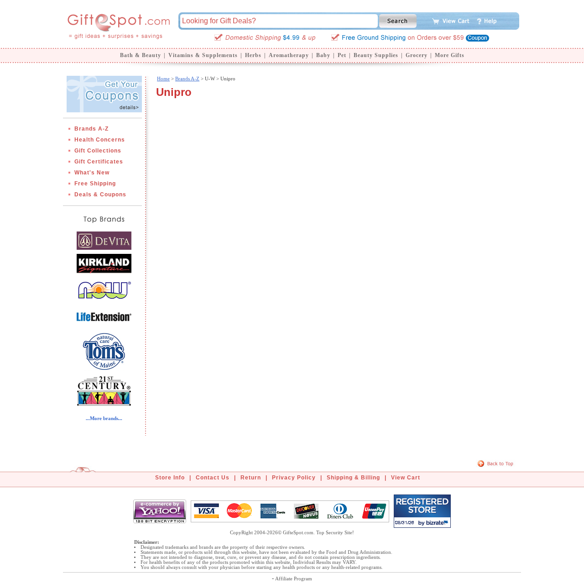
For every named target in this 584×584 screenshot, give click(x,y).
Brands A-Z (91, 129)
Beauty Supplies (376, 55)
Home (163, 78)
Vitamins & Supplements (203, 55)
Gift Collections (97, 150)
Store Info (170, 477)
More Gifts (449, 55)
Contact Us (212, 477)
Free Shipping (95, 183)
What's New (92, 172)
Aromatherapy (289, 55)
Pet (342, 55)
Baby (323, 55)
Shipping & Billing (353, 477)
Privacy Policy (294, 477)
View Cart (405, 477)
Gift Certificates (98, 161)
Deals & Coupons (100, 194)
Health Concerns (99, 140)
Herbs (253, 55)
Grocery (417, 55)
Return (250, 477)
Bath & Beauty (140, 55)
